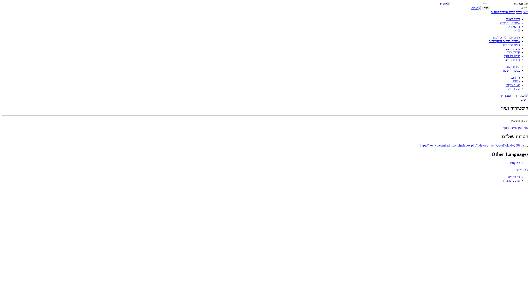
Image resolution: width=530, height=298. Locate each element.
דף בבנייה (514, 177)
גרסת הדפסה (512, 48)
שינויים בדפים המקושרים (504, 41)
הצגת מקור (513, 85)
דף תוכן (515, 77)
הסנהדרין (507, 95)
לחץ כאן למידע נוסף (515, 128)
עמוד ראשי (513, 19)
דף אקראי (513, 26)
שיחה (516, 81)
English (515, 163)
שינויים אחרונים (510, 23)
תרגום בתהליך (511, 180)
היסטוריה (514, 88)
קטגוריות (522, 170)
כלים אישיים (507, 12)
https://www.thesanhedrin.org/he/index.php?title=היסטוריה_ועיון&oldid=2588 (470, 145)
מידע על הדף (512, 56)
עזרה (517, 30)
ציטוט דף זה (512, 59)
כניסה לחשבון (511, 70)
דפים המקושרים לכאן (506, 37)
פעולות (495, 12)
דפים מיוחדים (511, 45)
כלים (519, 12)
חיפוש (524, 99)
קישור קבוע (513, 52)
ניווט (525, 12)
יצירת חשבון (512, 66)
